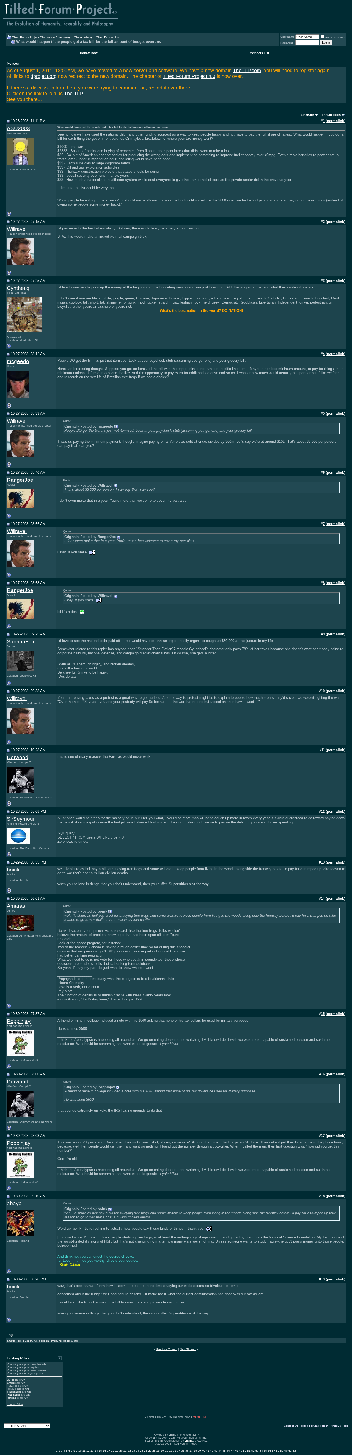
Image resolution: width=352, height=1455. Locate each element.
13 (92, 1450)
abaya (14, 1203)
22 (129, 1450)
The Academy (83, 37)
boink (13, 870)
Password (286, 42)
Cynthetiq (18, 288)
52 (253, 1450)
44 (220, 1450)
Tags (11, 1335)
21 (125, 1450)
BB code (12, 1379)
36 (187, 1450)
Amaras (16, 906)
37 (191, 1450)
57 (273, 1450)
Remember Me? (335, 37)
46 (228, 1450)
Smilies (11, 1382)
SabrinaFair (20, 641)
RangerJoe (20, 480)
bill (19, 1340)
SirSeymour (21, 819)
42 (211, 1450)
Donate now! (89, 53)
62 (294, 1450)
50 (244, 1450)
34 (178, 1450)
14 (96, 1450)
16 (104, 1450)
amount (11, 1340)
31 (166, 1450)
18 (112, 1450)
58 (277, 1450)
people (67, 1340)
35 (183, 1450)
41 (207, 1450)
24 (137, 1450)
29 (158, 1450)
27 (150, 1450)
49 (240, 1450)
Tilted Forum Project (314, 1425)
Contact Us (291, 1425)
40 (203, 1450)
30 (162, 1450)
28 (154, 1450)
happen (44, 1340)
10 (80, 1450)
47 (232, 1450)
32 (170, 1450)
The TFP (73, 93)
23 (133, 1450)
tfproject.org (44, 76)
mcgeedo (18, 361)
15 (100, 1450)
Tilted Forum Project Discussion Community (41, 37)
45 (224, 1450)
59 (282, 1450)
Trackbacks (14, 1391)
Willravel (17, 229)
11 (84, 1450)
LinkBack (307, 114)
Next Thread (188, 1349)
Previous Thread (166, 1349)
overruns (56, 1340)
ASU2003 (18, 128)
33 (174, 1450)
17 (108, 1450)
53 (257, 1450)
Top (345, 1425)
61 (290, 1450)
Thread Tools (331, 114)
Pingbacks (13, 1394)
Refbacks (13, 1397)
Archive (336, 1425)
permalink (335, 121)
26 (145, 1450)
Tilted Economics (107, 37)
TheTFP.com (247, 70)
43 (216, 1450)
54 (261, 1450)
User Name (287, 36)
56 (269, 1450)
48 (236, 1450)
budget (27, 1340)
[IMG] (10, 1385)
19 (117, 1450)
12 (88, 1450)
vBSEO (189, 1440)
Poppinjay (19, 1021)
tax (76, 1340)
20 (121, 1450)
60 (286, 1450)
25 (141, 1450)
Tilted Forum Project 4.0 (189, 76)
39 (199, 1450)
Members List (259, 53)
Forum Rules (15, 1404)
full (35, 1340)
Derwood (17, 757)
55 (265, 1450)
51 (249, 1450)
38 (195, 1450)
